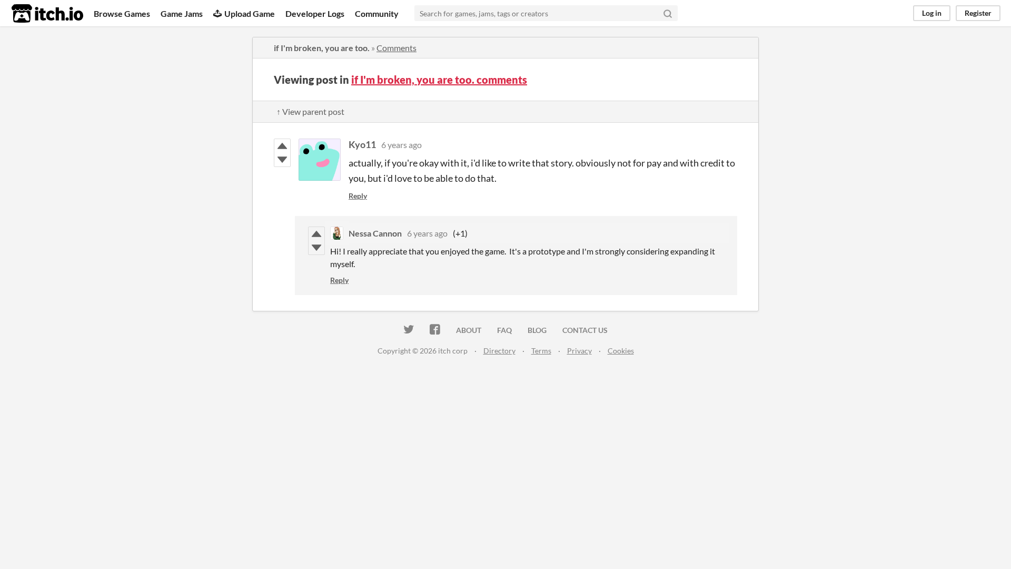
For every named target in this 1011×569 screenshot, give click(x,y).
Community (377, 13)
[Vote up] (282, 146)
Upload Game (249, 13)
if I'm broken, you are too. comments (439, 79)
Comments (396, 48)
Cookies (621, 350)
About (468, 330)
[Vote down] (282, 159)
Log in (931, 12)
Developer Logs (314, 13)
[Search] (668, 13)
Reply (358, 195)
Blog (537, 330)
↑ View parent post (310, 111)
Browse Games (122, 13)
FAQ (504, 330)
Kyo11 (362, 144)
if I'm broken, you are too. (322, 48)
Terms (541, 350)
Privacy (579, 350)
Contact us (585, 330)
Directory (499, 350)
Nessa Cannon (375, 233)
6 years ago (401, 145)
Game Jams (182, 13)
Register (978, 12)
